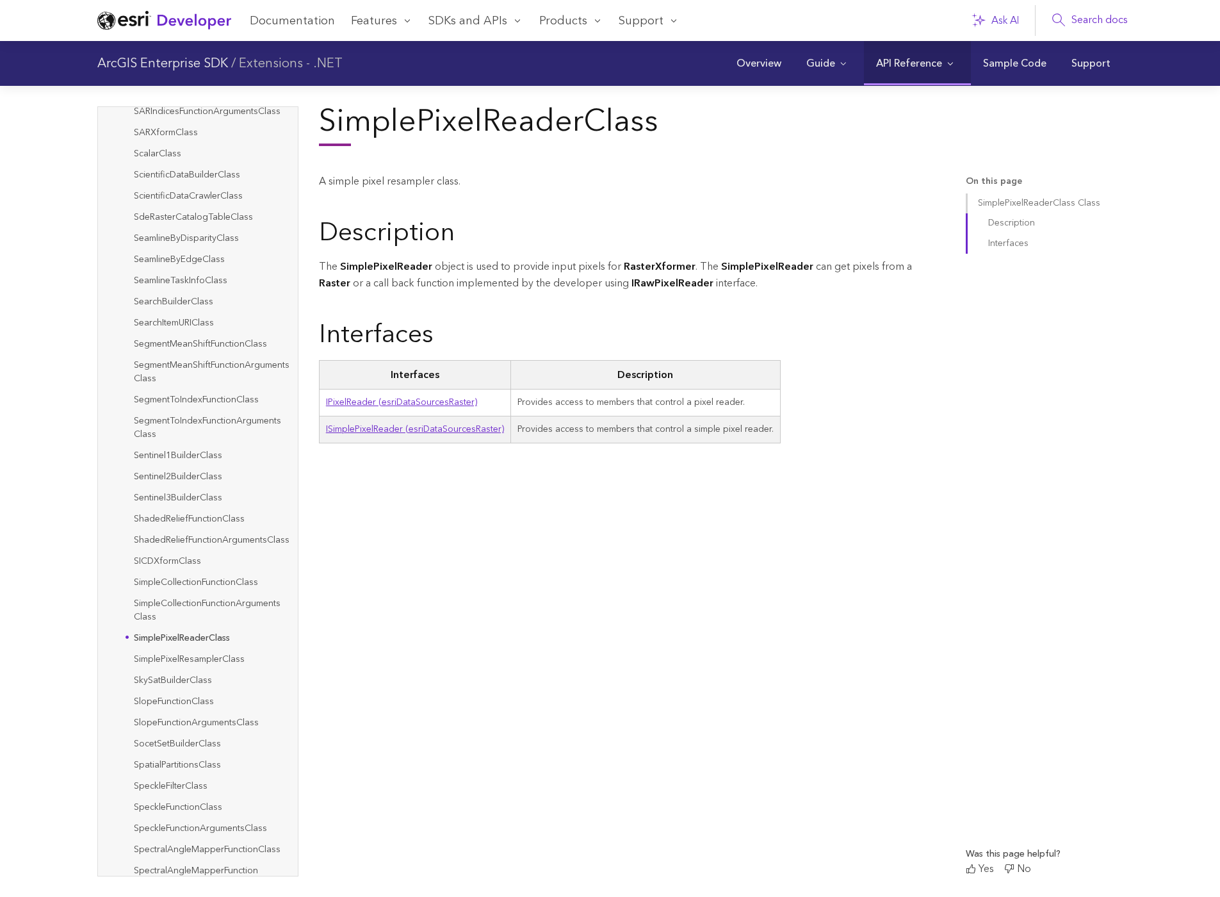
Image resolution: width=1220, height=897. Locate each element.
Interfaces (1008, 243)
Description (1011, 223)
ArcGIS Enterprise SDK (162, 63)
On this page (994, 181)
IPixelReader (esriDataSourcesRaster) (401, 402)
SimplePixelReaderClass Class (1039, 203)
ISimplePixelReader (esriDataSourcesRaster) (415, 429)
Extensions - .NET (291, 63)
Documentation (292, 21)
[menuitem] (758, 63)
